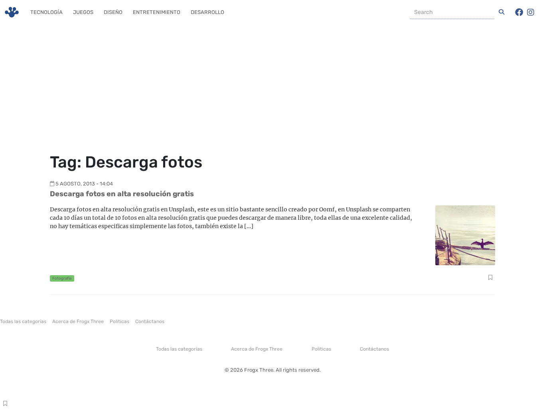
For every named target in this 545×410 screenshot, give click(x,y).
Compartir (490, 278)
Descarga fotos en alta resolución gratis (122, 193)
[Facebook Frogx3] (519, 12)
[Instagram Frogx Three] (530, 12)
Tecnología (46, 12)
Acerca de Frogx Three (78, 321)
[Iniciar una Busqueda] (501, 12)
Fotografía (61, 278)
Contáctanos (149, 321)
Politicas (119, 321)
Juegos (83, 12)
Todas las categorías (23, 321)
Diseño (113, 12)
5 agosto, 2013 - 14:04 (84, 184)
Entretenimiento (156, 12)
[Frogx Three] (12, 12)
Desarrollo (207, 12)
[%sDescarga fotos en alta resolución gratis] (465, 235)
